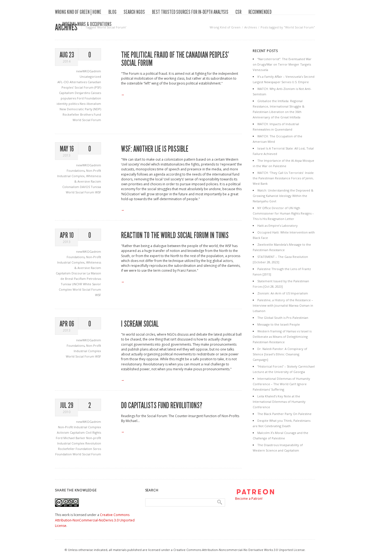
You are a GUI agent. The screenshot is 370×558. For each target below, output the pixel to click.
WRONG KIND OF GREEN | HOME (78, 12)
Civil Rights (93, 432)
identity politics (68, 104)
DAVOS (85, 187)
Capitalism (67, 93)
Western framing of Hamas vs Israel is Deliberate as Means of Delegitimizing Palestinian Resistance (282, 336)
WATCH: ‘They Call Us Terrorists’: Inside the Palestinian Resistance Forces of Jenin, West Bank (283, 178)
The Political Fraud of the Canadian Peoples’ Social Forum (175, 59)
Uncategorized (90, 76)
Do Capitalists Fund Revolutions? (161, 405)
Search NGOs (134, 12)
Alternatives (79, 82)
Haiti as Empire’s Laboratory (277, 225)
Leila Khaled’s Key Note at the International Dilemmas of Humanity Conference (279, 401)
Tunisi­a (66, 284)
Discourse (79, 273)
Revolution (93, 443)
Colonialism (71, 187)
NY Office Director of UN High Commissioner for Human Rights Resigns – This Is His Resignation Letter (283, 213)
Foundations (76, 170)
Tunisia (96, 187)
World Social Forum (87, 120)
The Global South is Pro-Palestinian (282, 318)
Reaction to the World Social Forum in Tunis (175, 235)
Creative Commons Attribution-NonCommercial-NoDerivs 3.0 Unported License (95, 520)
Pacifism (80, 279)
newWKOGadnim (88, 71)
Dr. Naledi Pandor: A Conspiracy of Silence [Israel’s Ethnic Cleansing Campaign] (280, 354)
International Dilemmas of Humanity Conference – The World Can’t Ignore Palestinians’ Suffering (281, 384)
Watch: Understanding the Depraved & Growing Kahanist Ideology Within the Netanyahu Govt (283, 195)
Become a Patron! (248, 498)
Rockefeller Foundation (75, 449)
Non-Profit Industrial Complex (79, 427)
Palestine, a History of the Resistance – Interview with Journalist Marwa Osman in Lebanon (283, 305)
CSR (238, 12)
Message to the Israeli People (278, 324)
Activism (63, 432)
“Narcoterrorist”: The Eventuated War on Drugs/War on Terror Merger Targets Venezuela (282, 64)
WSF (98, 192)
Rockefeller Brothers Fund (82, 114)
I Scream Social (140, 324)
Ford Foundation (89, 98)
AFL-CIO (63, 82)
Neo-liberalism (90, 104)
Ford (59, 438)
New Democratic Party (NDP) (80, 109)
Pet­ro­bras (94, 279)
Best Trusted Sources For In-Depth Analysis (190, 12)
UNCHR (77, 284)
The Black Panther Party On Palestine (284, 414)
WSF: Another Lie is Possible (154, 149)
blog (112, 12)
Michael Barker (74, 438)
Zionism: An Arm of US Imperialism (282, 293)
